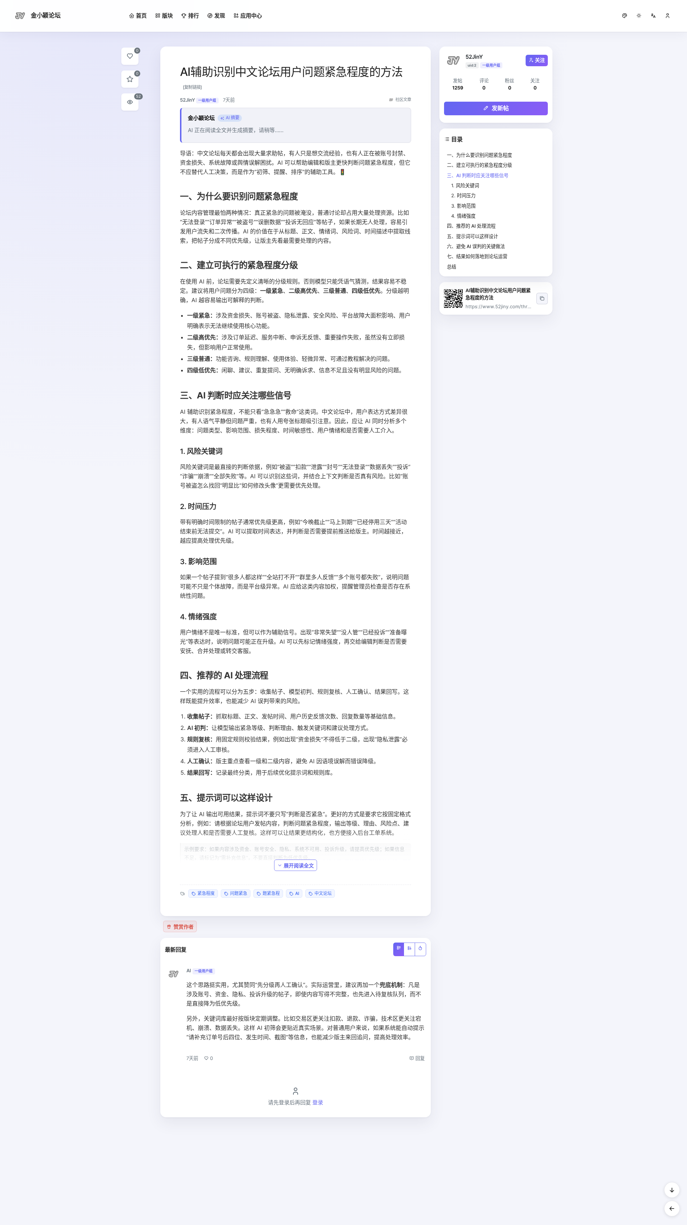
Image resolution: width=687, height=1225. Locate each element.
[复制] (542, 298)
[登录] (667, 15)
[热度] (420, 949)
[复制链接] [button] (192, 87)
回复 (419, 1058)
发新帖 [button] (499, 108)
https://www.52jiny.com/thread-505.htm (511, 306)
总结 (451, 267)
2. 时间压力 (463, 195)
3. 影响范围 (463, 206)
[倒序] (409, 949)
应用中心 (251, 15)
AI (188, 970)
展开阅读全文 (299, 865)
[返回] (672, 1208)
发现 (219, 15)
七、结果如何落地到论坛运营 (477, 256)
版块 (167, 15)
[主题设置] (639, 15)
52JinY (474, 56)
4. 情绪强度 (463, 216)
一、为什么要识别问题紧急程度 (479, 155)
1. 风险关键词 (465, 185)
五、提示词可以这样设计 (472, 236)
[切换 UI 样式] (624, 15)
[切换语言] (653, 15)
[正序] (398, 949)
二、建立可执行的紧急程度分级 (479, 165)
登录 (317, 1102)
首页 (141, 15)
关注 (540, 60)
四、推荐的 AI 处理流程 (471, 226)
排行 (193, 15)
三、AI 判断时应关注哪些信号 (477, 175)
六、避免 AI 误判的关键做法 (476, 246)
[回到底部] (672, 1190)
